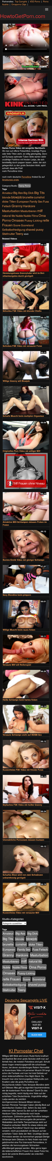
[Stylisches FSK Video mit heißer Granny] (26, 787)
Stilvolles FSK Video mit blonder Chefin (22, 310)
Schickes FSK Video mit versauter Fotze (22, 345)
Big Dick (28, 193)
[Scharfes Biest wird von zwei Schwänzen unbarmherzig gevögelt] (26, 857)
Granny (17, 205)
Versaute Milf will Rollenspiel (17, 664)
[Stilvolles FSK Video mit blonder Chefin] (26, 293)
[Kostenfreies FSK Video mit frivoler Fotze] (26, 752)
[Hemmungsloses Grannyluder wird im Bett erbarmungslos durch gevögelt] (26, 256)
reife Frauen (12, 979)
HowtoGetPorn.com (22, 15)
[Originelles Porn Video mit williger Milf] (26, 434)
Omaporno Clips (18, 4)
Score (17, 225)
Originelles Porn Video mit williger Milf (21, 450)
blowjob (16, 197)
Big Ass (18, 193)
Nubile (19, 216)
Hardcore (29, 206)
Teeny (19, 233)
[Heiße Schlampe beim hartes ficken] (26, 682)
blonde (6, 197)
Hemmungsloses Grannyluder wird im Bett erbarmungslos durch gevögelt (23, 274)
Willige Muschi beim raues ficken (19, 629)
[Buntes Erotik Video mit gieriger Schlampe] (26, 542)
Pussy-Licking (33, 220)
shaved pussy (34, 229)
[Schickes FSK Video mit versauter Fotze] (26, 328)
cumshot (39, 197)
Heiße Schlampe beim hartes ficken (20, 699)
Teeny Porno (24, 185)
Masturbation (11, 211)
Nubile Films (31, 216)
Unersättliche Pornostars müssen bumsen (23, 839)
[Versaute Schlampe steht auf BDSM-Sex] (26, 717)
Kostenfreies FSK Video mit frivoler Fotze (23, 769)
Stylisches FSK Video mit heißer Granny (22, 804)
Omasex (18, 220)
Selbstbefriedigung (13, 229)
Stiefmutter (8, 234)
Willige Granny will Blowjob (16, 380)
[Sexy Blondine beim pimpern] (26, 577)
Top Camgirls (21, 1)
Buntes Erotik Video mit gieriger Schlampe (23, 559)
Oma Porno (37, 967)
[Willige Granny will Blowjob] (26, 363)
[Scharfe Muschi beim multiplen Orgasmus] (26, 398)
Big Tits (39, 192)
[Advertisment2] (26, 128)
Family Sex (36, 201)
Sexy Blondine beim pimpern (17, 594)
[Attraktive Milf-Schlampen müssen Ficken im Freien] (26, 505)
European (23, 201)
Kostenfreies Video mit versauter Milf (21, 912)
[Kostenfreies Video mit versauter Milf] (26, 895)
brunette (28, 197)
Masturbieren (29, 211)
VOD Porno (35, 1)
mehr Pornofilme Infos (12, 171)
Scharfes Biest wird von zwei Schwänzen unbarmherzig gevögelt (23, 876)
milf (40, 210)
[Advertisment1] (26, 90)
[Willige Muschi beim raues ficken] (26, 612)
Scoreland (27, 225)
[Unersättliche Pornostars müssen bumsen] (26, 822)
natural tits (8, 216)
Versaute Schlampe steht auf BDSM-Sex (22, 734)
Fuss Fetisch (40, 949)
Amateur (7, 193)
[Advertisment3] (26, 471)
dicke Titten (9, 201)
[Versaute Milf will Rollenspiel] (26, 647)
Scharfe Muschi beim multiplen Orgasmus (23, 415)
